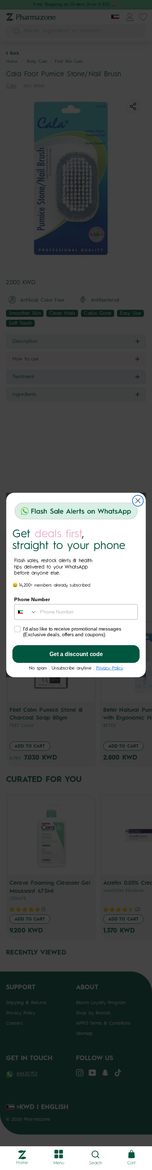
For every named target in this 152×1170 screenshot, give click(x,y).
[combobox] (25, 611)
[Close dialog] (138, 500)
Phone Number (32, 599)
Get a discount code (76, 654)
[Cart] (131, 1154)
